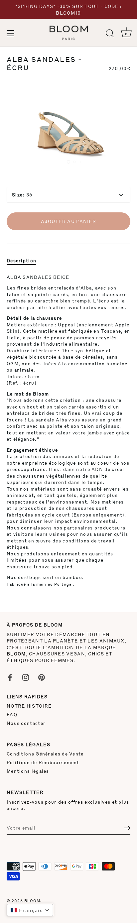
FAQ (12, 714)
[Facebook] (10, 676)
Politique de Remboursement (43, 762)
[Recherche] (109, 34)
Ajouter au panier (68, 221)
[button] (30, 910)
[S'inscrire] (127, 828)
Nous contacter (26, 723)
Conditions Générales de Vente (45, 753)
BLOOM (32, 900)
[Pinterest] (41, 676)
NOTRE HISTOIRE (29, 706)
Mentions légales (28, 771)
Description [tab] (21, 260)
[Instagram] (25, 676)
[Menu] (10, 33)
